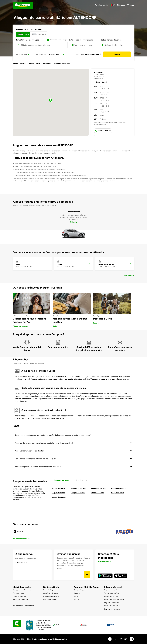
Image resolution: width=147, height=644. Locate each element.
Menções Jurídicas (45, 639)
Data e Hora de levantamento (81, 40)
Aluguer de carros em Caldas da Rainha (118, 488)
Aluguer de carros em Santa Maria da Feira (59, 493)
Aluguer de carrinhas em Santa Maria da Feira (118, 493)
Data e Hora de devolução (111, 40)
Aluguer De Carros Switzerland (40, 63)
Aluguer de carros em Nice (78, 493)
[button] (50, 100)
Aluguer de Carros (19, 63)
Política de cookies (60, 639)
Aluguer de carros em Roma (59, 488)
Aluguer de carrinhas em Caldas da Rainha (59, 497)
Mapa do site (32, 639)
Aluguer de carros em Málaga (98, 488)
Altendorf (57, 63)
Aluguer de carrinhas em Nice (98, 493)
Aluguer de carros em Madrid (78, 488)
